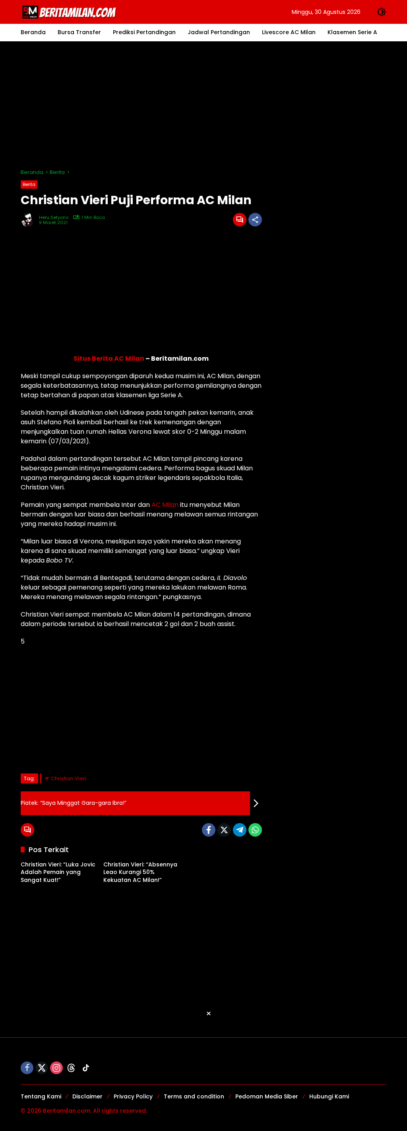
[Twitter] (224, 830)
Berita (29, 184)
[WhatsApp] (255, 830)
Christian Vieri (68, 778)
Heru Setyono (53, 217)
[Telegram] (239, 830)
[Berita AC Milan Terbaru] (70, 11)
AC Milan (164, 504)
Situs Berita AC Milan (109, 358)
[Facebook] (208, 830)
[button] (381, 12)
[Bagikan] (255, 219)
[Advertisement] (203, 104)
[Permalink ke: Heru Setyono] (30, 220)
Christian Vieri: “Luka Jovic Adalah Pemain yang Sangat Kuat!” (58, 872)
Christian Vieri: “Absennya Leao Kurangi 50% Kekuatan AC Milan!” (140, 872)
